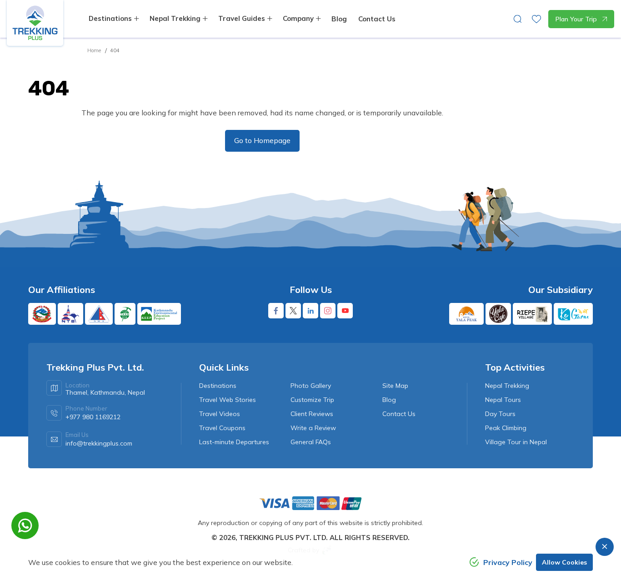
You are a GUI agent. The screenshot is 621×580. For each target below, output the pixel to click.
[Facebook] (276, 310)
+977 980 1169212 (92, 417)
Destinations (217, 386)
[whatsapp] (25, 525)
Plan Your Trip (576, 19)
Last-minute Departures (234, 442)
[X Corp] (293, 310)
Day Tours (500, 414)
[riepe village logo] (532, 314)
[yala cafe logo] (498, 314)
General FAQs (310, 442)
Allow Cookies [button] (564, 562)
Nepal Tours (503, 400)
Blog (339, 19)
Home (94, 50)
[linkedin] (310, 310)
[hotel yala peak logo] (466, 314)
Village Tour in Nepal (516, 442)
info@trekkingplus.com (98, 443)
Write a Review (313, 428)
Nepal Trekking (507, 386)
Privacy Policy (507, 562)
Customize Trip (312, 400)
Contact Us (377, 19)
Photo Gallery (310, 386)
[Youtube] (345, 310)
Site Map (395, 386)
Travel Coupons (222, 428)
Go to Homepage (262, 140)
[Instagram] (328, 310)
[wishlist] (536, 19)
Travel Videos (219, 414)
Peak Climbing (505, 428)
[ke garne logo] (573, 314)
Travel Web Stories (227, 400)
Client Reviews (311, 414)
